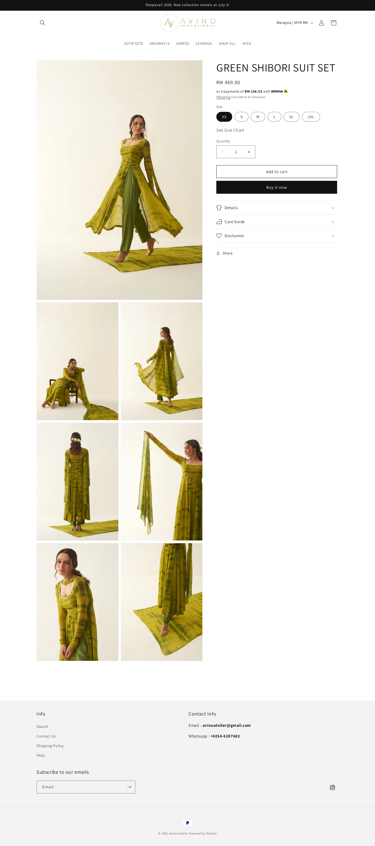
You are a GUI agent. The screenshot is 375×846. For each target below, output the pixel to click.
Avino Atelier (179, 833)
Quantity (223, 141)
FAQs (41, 755)
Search (43, 726)
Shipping (223, 97)
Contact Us (46, 736)
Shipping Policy (50, 745)
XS (224, 116)
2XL (311, 116)
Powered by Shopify (203, 833)
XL (291, 116)
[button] (43, 23)
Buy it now (276, 187)
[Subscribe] (129, 787)
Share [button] (228, 253)
